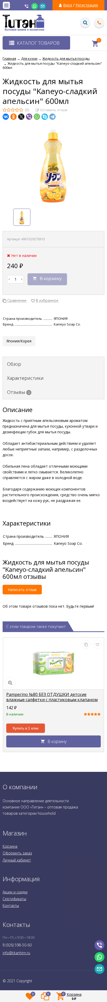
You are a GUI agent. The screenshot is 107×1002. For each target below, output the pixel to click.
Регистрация (87, 5)
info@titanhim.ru (16, 952)
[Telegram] (52, 117)
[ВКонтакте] (6, 117)
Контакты (11, 905)
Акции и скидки (15, 892)
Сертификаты (14, 898)
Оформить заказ (17, 853)
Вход (67, 5)
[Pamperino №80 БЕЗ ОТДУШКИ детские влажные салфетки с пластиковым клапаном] (53, 664)
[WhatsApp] (37, 117)
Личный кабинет (17, 860)
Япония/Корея (18, 341)
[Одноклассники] (13, 117)
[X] (21, 117)
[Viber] (29, 117)
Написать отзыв (22, 589)
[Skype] (45, 117)
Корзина (10, 846)
